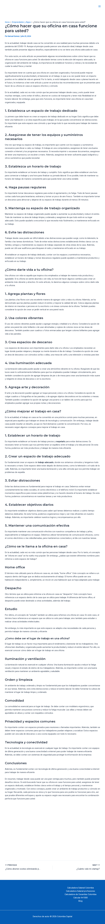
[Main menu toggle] (99, 6)
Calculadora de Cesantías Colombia (80, 894)
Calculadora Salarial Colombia (80, 888)
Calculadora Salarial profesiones (80, 891)
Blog (80, 901)
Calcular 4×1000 (80, 897)
